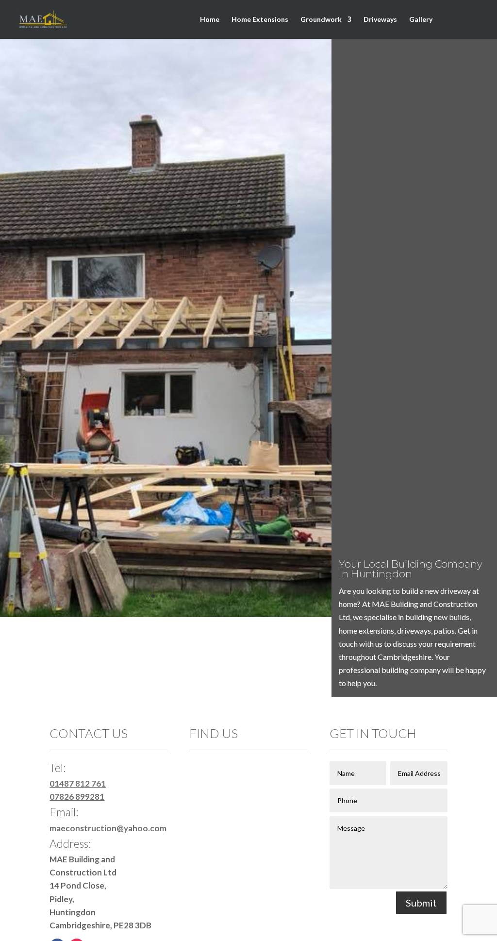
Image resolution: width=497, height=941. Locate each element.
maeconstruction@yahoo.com (108, 828)
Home (209, 19)
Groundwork (321, 19)
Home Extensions (260, 19)
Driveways (380, 19)
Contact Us (463, 19)
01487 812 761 (78, 783)
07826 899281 (77, 796)
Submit (421, 902)
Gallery (420, 19)
